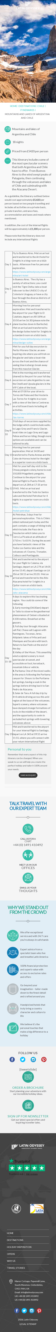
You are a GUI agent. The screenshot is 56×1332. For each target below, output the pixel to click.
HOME (10, 1233)
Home (13, 106)
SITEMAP (31, 1324)
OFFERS (11, 1254)
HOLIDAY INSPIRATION (19, 1247)
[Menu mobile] (6, 7)
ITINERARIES (27, 110)
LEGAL (23, 1324)
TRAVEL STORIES (16, 1268)
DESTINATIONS (27, 106)
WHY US (11, 1261)
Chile (41, 106)
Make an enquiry (28, 775)
